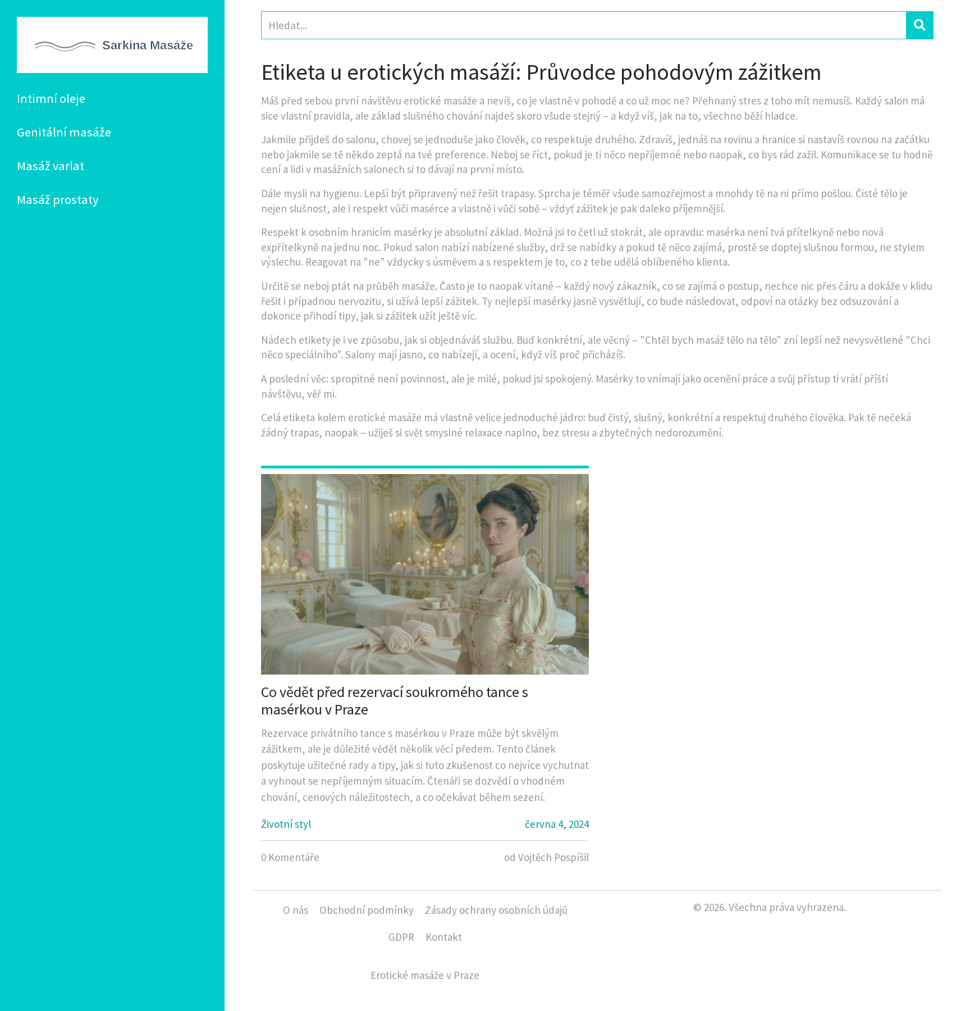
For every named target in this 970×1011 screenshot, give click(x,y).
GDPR (401, 937)
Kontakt (443, 937)
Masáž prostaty (57, 199)
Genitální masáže (64, 132)
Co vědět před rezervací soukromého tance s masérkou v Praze (394, 700)
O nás (295, 910)
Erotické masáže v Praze (424, 975)
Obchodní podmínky (366, 910)
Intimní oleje (51, 98)
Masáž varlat (50, 166)
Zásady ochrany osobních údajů (496, 910)
